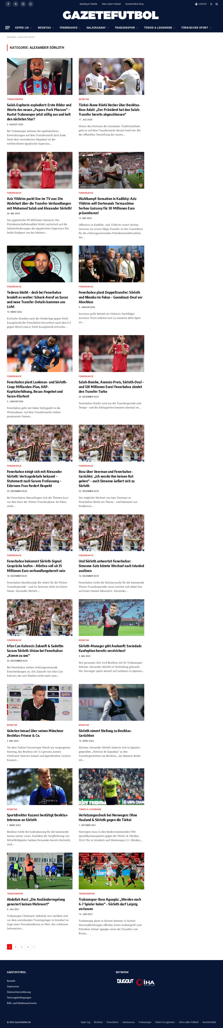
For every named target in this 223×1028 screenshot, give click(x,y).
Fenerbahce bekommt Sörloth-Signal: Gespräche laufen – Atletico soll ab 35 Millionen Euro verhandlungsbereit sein (36, 566)
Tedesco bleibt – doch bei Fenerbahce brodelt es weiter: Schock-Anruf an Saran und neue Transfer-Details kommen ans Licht (37, 299)
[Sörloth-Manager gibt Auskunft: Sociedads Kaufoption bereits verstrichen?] (111, 617)
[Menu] (7, 28)
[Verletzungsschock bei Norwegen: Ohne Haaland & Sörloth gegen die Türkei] (111, 786)
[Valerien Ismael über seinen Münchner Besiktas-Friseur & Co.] (39, 702)
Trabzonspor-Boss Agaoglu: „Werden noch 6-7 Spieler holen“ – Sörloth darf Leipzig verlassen (110, 904)
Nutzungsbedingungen (19, 997)
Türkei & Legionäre (158, 27)
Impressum (13, 986)
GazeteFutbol (209, 1022)
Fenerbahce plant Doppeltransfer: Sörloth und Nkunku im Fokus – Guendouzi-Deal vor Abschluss (111, 297)
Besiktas (44, 27)
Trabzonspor (125, 27)
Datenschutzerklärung (19, 992)
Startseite (11, 37)
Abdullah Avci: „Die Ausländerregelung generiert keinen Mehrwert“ (36, 901)
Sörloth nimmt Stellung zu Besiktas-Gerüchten (105, 732)
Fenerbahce (69, 27)
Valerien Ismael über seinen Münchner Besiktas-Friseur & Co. (35, 732)
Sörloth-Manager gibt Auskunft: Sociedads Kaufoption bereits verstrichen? (110, 648)
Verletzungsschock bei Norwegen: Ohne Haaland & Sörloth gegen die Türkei (108, 817)
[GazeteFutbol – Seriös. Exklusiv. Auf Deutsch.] (111, 15)
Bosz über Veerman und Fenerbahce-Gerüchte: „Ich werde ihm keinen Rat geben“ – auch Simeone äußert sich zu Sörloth (106, 478)
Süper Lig (22, 27)
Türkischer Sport (194, 27)
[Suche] (216, 4)
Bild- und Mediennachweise (22, 1003)
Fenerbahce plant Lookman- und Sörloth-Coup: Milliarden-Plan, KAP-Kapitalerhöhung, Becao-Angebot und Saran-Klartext (37, 389)
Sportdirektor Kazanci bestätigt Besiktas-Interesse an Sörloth (37, 817)
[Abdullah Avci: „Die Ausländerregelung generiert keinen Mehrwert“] (39, 871)
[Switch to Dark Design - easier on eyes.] (211, 4)
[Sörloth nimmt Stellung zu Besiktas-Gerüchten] (111, 702)
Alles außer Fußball (111, 4)
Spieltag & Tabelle (88, 4)
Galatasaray (96, 27)
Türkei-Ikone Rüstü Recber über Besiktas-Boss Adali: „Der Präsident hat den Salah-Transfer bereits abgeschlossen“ (109, 109)
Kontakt (11, 980)
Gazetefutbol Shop (134, 4)
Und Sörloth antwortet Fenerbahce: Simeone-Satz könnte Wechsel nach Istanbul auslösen (111, 566)
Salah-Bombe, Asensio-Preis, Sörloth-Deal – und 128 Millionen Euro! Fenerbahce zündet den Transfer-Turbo (111, 386)
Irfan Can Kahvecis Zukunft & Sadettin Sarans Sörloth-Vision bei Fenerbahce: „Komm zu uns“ (35, 650)
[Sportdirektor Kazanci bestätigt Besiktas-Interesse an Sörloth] (39, 786)
